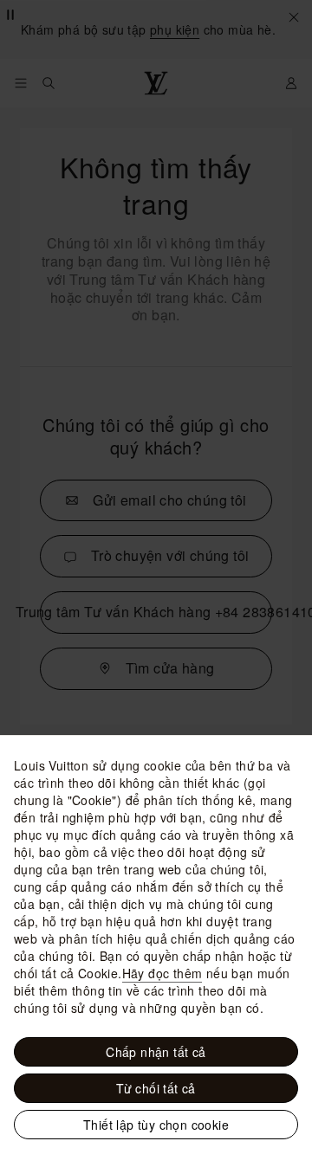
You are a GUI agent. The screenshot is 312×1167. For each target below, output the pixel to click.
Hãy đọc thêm (162, 973)
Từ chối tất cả (156, 1088)
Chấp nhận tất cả (155, 1052)
